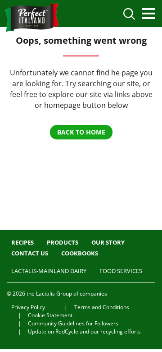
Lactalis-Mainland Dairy (48, 271)
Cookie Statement (50, 315)
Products (62, 242)
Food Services (120, 271)
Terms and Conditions (101, 307)
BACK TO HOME (81, 132)
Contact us (29, 253)
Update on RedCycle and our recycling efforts (84, 331)
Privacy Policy (28, 307)
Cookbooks (79, 253)
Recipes (22, 242)
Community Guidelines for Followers (73, 323)
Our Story (108, 242)
